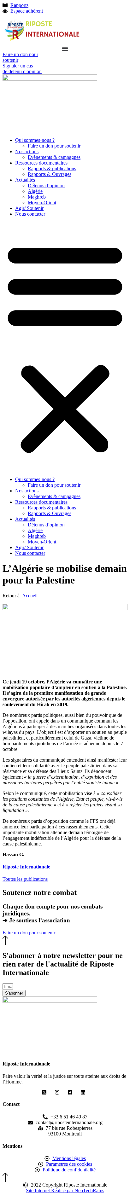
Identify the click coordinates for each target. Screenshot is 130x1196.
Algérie (35, 191)
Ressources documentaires (41, 162)
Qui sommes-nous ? (35, 140)
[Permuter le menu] (65, 48)
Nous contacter (30, 214)
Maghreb (37, 197)
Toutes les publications (25, 879)
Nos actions (26, 151)
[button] (65, 347)
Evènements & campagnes (54, 157)
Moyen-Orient (42, 202)
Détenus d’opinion (46, 185)
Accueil (29, 595)
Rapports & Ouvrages (49, 174)
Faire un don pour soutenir (54, 145)
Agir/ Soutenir (29, 208)
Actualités (25, 180)
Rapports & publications (52, 168)
